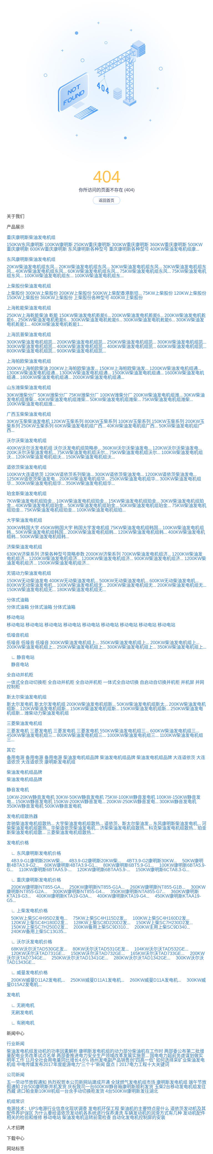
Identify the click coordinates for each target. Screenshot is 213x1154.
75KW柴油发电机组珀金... (49, 510)
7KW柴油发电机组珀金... (31, 501)
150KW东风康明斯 (25, 244)
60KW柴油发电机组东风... (93, 271)
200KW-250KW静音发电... (132, 801)
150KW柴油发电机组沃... (90, 457)
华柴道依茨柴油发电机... (75, 828)
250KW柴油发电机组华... (134, 479)
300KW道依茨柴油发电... (119, 474)
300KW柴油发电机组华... (40, 483)
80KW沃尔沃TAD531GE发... (98, 949)
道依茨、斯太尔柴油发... (128, 823)
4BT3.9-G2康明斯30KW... (149, 860)
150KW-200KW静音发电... (79, 801)
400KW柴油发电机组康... (174, 249)
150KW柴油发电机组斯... (94, 708)
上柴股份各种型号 (91, 297)
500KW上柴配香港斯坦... (117, 293)
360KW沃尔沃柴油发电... (126, 448)
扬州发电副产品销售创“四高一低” (122, 1060)
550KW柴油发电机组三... (124, 731)
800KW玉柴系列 (101, 421)
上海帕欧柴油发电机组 (29, 361)
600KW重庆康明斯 (48, 249)
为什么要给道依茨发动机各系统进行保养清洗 (78, 1113)
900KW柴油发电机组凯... (81, 351)
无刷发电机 (20, 1012)
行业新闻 (15, 1043)
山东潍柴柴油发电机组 (29, 387)
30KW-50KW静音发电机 (80, 797)
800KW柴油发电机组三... (81, 735)
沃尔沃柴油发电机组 (27, 440)
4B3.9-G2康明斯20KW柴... (92, 860)
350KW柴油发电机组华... (90, 483)
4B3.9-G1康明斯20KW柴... (35, 860)
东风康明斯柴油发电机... (177, 823)
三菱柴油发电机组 (24, 723)
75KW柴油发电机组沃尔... (82, 452)
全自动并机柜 (20, 674)
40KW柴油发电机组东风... (41, 271)
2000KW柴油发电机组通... (98, 377)
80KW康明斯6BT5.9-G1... (126, 865)
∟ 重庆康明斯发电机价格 (34, 880)
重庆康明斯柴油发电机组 (31, 237)
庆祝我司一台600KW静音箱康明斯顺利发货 (110, 1086)
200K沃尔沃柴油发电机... (31, 452)
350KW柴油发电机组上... (124, 642)
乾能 (53, 315)
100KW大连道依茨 (25, 474)
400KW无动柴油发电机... (73, 580)
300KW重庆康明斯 (130, 244)
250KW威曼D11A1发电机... (95, 980)
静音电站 (18, 664)
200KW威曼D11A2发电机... (36, 980)
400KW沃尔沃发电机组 (29, 448)
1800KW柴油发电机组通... (46, 377)
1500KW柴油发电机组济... (63, 563)
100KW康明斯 (59, 244)
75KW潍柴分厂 (84, 395)
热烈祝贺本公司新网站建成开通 (79, 1082)
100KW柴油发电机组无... (81, 585)
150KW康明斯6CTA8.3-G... (160, 869)
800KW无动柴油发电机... (31, 585)
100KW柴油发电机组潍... (31, 404)
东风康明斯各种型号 (88, 249)
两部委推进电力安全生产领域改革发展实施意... (103, 1055)
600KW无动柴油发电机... (174, 580)
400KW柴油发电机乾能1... (57, 324)
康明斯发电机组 (59, 762)
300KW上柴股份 (42, 293)
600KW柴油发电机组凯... (181, 346)
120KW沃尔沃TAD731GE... (36, 953)
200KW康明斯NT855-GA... (35, 887)
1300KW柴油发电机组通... (32, 373)
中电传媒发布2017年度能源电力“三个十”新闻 (61, 1064)
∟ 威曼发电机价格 (27, 972)
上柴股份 (15, 293)
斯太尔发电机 (20, 704)
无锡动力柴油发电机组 (29, 573)
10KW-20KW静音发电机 (31, 797)
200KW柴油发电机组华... (83, 479)
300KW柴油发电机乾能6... (96, 320)
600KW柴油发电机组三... (174, 731)
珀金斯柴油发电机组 (27, 493)
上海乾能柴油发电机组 (29, 308)
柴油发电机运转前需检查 (86, 1117)
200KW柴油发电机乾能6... (137, 315)
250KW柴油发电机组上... (81, 647)
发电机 (13, 994)
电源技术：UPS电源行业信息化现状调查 (47, 1108)
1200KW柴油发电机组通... (175, 368)
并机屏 (187, 682)
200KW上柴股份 (75, 293)
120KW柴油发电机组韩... (142, 532)
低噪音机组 (18, 635)
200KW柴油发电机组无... (131, 585)
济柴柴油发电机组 (24, 547)
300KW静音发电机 (177, 801)
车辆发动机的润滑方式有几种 (153, 1113)
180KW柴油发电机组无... (81, 589)
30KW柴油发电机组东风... (136, 266)
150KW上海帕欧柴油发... (123, 368)
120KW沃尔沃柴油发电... (177, 448)
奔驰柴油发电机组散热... (30, 823)
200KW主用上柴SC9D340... (160, 927)
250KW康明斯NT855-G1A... (95, 887)
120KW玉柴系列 (67, 421)
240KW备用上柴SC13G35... (37, 931)
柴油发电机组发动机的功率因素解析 (42, 1051)
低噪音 (13, 642)
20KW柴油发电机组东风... (32, 266)
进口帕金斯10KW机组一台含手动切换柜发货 (60, 1091)
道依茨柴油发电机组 (27, 467)
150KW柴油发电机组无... (31, 589)
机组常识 (15, 1101)
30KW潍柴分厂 (22, 395)
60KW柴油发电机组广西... (80, 426)
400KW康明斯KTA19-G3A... (62, 896)
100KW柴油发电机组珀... (101, 510)
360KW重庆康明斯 (168, 244)
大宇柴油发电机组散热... (79, 823)
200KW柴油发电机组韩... (92, 532)
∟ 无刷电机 (20, 1005)
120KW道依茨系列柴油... (69, 474)
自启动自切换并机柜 (160, 682)
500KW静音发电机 (63, 806)
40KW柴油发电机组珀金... (41, 505)
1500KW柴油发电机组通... (138, 373)
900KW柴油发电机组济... (158, 558)
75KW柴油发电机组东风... (145, 271)
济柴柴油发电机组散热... (124, 828)
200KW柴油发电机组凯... (81, 342)
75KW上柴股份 (158, 293)
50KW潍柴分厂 (53, 395)
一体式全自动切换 (121, 682)
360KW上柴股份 (56, 297)
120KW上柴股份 (190, 293)
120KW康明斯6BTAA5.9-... (101, 869)
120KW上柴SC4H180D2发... (37, 922)
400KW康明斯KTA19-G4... (121, 896)
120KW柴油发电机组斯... (44, 708)
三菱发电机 (18, 731)
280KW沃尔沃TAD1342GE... (139, 958)
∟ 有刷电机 (20, 1023)
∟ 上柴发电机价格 (27, 910)
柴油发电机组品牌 (81, 757)
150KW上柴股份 (23, 297)
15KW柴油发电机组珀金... (133, 501)
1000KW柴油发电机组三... (133, 735)
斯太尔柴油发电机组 (27, 697)
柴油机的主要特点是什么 (144, 1108)
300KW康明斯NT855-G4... (76, 891)
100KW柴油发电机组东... (48, 275)
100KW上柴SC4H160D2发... (158, 918)
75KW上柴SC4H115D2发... (98, 918)
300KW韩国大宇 (23, 527)
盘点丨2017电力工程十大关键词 (137, 1064)
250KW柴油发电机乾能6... (44, 320)
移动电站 (15, 617)
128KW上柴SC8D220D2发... (99, 922)
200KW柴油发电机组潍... (157, 395)
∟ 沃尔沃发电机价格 (29, 941)
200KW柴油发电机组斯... (91, 704)
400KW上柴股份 (126, 297)
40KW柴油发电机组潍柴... (63, 399)
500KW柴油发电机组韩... (44, 536)
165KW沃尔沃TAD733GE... (155, 953)
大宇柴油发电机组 (24, 520)
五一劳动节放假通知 (27, 1082)
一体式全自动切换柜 (27, 682)
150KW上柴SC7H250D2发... (37, 927)
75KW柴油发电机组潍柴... (167, 399)
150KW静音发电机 (34, 801)
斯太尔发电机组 (49, 704)
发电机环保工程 (103, 1108)
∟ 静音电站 (20, 657)
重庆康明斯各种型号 (129, 249)
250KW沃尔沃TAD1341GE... (77, 958)
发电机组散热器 (22, 816)
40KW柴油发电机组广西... (132, 426)
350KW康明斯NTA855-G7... (135, 891)
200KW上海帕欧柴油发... (73, 368)
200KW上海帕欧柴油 (27, 368)
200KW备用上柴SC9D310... (99, 927)
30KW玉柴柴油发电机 (28, 421)
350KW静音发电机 (25, 806)
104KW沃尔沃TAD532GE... (159, 949)
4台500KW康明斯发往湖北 (131, 1091)
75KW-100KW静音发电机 (130, 797)
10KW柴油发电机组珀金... (81, 501)
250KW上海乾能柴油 (27, 315)
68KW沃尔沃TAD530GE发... (37, 949)
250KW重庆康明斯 (92, 244)
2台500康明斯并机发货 (44, 1086)
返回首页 (106, 200)
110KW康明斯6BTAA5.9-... (43, 869)
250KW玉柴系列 (37, 426)
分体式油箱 (18, 600)
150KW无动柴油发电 (27, 580)
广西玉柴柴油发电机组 (29, 414)
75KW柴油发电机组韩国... (135, 527)
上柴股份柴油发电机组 (29, 286)
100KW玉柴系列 (134, 421)
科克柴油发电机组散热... (172, 828)
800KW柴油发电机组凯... (31, 351)
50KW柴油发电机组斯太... (142, 704)
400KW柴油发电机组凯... (81, 346)
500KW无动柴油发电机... (123, 580)
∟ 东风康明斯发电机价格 (34, 853)
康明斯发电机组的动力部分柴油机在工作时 (121, 1051)
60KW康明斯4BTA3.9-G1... (69, 865)
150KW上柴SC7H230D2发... (162, 922)
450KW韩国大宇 (56, 527)
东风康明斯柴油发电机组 (31, 259)
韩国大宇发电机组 (91, 527)
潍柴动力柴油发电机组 (46, 713)
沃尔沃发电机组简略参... (77, 448)
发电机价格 (18, 842)
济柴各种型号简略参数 (62, 554)
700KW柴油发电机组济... (146, 554)
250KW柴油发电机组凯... (131, 342)
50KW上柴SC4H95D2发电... (37, 918)
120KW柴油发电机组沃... (40, 457)
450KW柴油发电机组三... (31, 735)
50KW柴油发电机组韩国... (41, 532)
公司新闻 (15, 1074)
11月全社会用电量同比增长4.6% (57, 1060)
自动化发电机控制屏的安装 (138, 1117)
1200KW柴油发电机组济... (54, 558)
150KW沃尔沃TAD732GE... (95, 953)
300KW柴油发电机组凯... (31, 342)
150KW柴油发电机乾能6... (85, 315)
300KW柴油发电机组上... (74, 642)
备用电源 (15, 757)
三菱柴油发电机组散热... (70, 832)
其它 (11, 750)
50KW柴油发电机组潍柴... (115, 399)
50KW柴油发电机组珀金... (93, 505)
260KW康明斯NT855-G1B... (155, 887)
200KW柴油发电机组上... (174, 642)
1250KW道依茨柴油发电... (32, 479)
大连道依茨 (184, 757)
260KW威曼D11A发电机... (153, 980)
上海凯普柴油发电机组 (29, 334)
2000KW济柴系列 (103, 554)
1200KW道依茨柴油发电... (171, 474)
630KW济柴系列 (23, 554)
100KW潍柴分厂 (116, 395)
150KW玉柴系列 (168, 421)
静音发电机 (18, 789)
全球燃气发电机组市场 (133, 1082)
